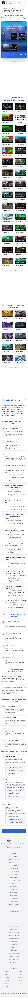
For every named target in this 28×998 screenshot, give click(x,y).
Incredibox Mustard (14, 941)
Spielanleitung (14, 877)
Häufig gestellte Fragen (14, 880)
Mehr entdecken (14, 923)
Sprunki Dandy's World (14, 938)
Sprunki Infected (14, 868)
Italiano (21, 983)
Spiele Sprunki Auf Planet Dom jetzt (14, 831)
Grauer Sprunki (14, 929)
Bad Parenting (14, 898)
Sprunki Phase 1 (14, 947)
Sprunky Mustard (14, 959)
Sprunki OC (14, 950)
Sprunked (14, 865)
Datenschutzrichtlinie (14, 917)
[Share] (25, 55)
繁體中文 (7, 974)
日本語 (20, 974)
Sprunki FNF (14, 944)
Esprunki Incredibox (14, 862)
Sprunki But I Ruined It (14, 956)
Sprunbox (14, 901)
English (7, 971)
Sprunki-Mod (14, 889)
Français (20, 977)
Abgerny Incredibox (14, 932)
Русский (7, 987)
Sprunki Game (12, 8)
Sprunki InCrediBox (14, 859)
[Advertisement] (14, 76)
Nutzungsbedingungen (14, 920)
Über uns (14, 883)
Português (7, 983)
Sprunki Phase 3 (14, 895)
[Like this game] (19, 55)
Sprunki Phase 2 (14, 892)
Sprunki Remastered (14, 935)
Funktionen (14, 874)
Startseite (5, 8)
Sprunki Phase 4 (14, 886)
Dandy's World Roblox (14, 953)
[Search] (16, 2)
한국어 (7, 980)
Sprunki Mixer (14, 962)
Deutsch (7, 977)
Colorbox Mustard (14, 926)
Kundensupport (14, 914)
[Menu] (24, 2)
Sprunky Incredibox (14, 904)
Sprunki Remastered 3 (7, 687)
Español (21, 980)
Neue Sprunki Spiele (14, 871)
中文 (20, 971)
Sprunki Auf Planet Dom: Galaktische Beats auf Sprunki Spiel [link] (13, 11)
